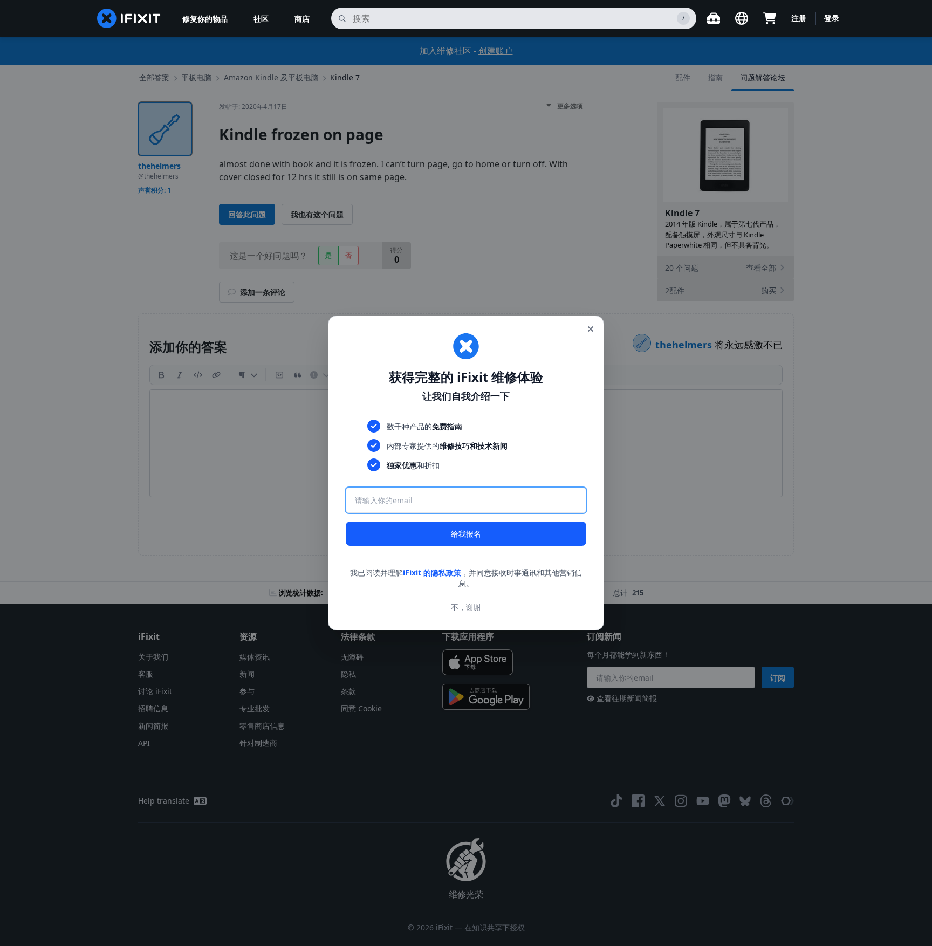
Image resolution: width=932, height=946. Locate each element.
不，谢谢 (466, 607)
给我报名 (466, 534)
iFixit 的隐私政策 (432, 572)
